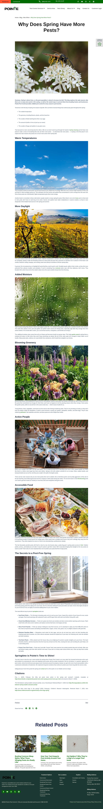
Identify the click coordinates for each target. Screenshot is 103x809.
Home (16, 17)
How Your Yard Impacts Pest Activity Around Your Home (51, 758)
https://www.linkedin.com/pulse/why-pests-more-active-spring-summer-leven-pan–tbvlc (38, 679)
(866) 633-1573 (46, 1)
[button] (26, 708)
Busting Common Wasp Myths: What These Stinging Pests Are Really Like (25, 759)
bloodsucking (81, 478)
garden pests (75, 334)
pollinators (23, 412)
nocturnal (57, 268)
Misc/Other (26, 17)
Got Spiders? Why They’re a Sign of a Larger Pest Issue (77, 758)
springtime (35, 611)
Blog (21, 17)
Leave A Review (99, 40)
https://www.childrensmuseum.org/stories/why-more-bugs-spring (32, 690)
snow (77, 198)
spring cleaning (74, 130)
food (82, 545)
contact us (43, 668)
